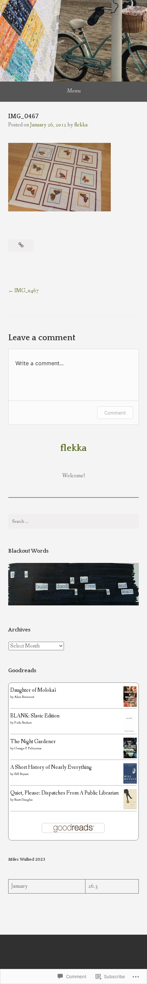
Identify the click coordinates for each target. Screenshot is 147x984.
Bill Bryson (21, 774)
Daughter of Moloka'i (33, 690)
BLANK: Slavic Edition (34, 715)
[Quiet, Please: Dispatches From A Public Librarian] (130, 807)
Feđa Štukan (23, 723)
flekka (81, 124)
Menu (74, 91)
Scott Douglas (23, 800)
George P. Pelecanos (27, 748)
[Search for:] (73, 521)
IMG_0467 (26, 290)
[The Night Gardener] (130, 757)
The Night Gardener (33, 741)
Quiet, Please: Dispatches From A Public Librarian (64, 793)
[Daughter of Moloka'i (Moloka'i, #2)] (130, 705)
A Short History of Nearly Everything (51, 767)
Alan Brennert (24, 697)
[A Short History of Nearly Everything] (130, 782)
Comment (115, 413)
